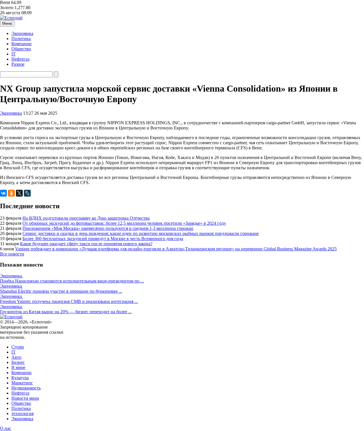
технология (22, 413)
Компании (21, 43)
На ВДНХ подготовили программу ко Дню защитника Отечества (86, 218)
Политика (21, 38)
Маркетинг (22, 382)
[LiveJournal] (27, 193)
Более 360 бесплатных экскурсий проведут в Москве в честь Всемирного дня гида (102, 238)
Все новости (12, 253)
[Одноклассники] (11, 193)
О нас (5, 428)
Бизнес (18, 362)
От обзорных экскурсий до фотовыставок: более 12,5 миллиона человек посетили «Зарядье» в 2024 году (124, 223)
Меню (7, 23)
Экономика (22, 33)
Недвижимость (26, 387)
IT (13, 53)
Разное (17, 64)
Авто (16, 357)
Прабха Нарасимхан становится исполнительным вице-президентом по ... (72, 281)
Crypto (17, 347)
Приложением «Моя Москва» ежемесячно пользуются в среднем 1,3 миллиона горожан (107, 228)
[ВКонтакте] (3, 193)
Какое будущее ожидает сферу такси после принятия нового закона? (86, 243)
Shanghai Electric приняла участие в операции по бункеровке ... (61, 291)
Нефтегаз (20, 59)
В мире (18, 367)
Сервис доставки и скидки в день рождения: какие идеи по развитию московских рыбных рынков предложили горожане (140, 233)
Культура (20, 377)
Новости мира (25, 398)
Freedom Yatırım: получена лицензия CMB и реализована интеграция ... (69, 301)
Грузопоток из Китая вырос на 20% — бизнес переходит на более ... (66, 311)
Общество (21, 48)
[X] (19, 193)
